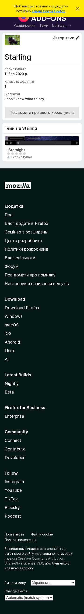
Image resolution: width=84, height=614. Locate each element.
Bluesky (12, 507)
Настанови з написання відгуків (37, 283)
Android (12, 342)
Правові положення (20, 540)
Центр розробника (23, 240)
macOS (12, 324)
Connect (13, 440)
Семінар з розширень (26, 232)
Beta (9, 392)
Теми (43, 25)
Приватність (14, 534)
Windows (14, 316)
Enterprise (14, 416)
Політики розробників (27, 249)
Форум (11, 266)
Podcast (13, 516)
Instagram (14, 481)
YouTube (13, 490)
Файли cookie (42, 534)
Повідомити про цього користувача (42, 112)
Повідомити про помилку (30, 275)
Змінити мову (15, 583)
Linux (10, 350)
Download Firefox (22, 307)
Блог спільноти (20, 257)
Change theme (16, 591)
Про (9, 214)
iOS (8, 333)
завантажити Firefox (48, 11)
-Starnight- (17, 150)
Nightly (12, 383)
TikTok (11, 498)
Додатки (14, 206)
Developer (14, 457)
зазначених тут (52, 549)
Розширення (24, 25)
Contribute (15, 449)
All (7, 359)
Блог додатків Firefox (26, 223)
